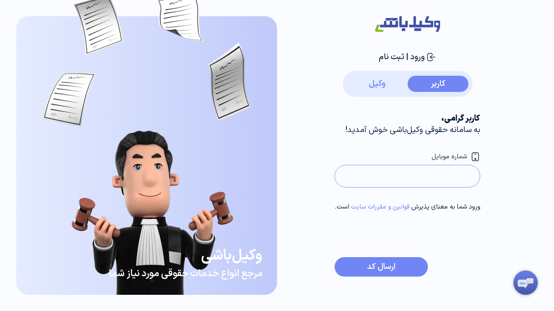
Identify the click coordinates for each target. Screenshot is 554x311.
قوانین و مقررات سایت (380, 207)
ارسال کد (381, 267)
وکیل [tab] (377, 84)
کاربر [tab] (438, 84)
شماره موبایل (449, 157)
